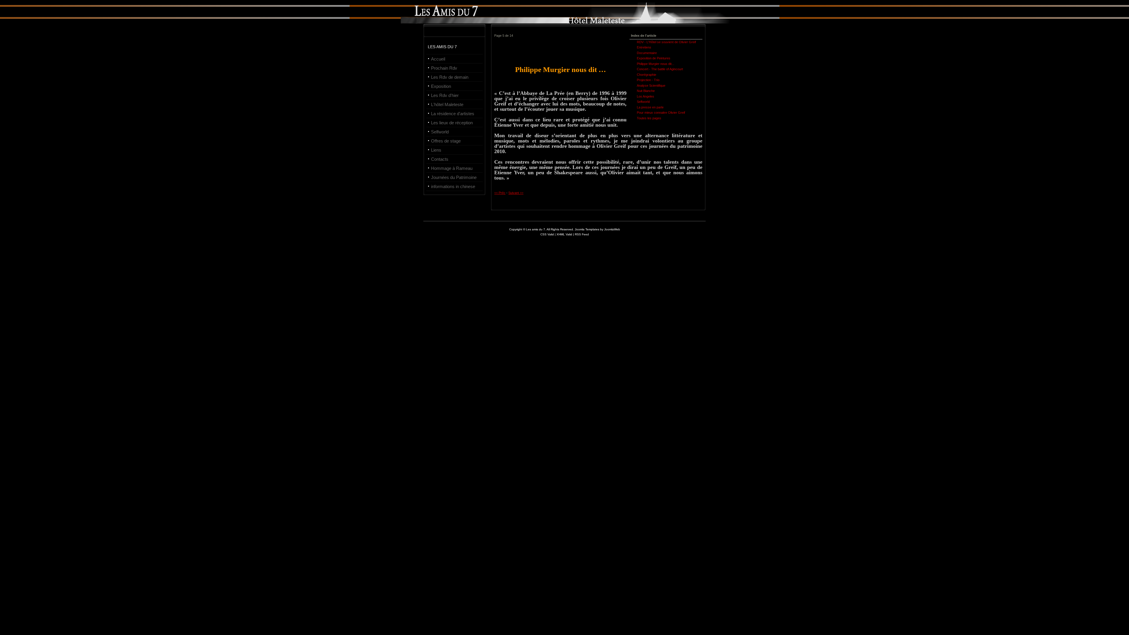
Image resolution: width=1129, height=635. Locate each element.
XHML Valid (564, 234)
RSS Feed (582, 234)
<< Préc (499, 193)
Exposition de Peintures (653, 58)
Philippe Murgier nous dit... (655, 64)
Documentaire (647, 53)
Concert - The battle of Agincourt (660, 69)
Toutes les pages (649, 118)
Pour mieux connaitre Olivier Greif (661, 112)
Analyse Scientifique (651, 85)
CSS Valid (547, 234)
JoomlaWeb (612, 229)
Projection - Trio (648, 80)
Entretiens (644, 47)
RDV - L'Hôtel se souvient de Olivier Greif (666, 42)
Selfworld (643, 101)
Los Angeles (645, 96)
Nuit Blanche (646, 91)
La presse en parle (650, 107)
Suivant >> (515, 193)
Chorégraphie (646, 74)
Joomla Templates (587, 229)
